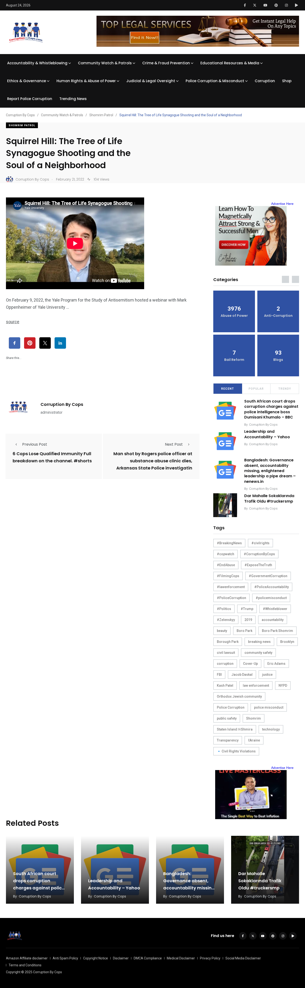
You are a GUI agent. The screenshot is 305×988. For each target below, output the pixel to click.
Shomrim (253, 718)
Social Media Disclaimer (243, 958)
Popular (256, 388)
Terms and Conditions (25, 965)
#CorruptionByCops (259, 554)
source (12, 321)
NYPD (283, 685)
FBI (219, 674)
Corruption (265, 80)
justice (267, 674)
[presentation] (285, 279)
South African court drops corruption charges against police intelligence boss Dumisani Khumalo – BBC (271, 409)
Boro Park (244, 631)
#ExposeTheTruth (258, 565)
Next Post (174, 444)
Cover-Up (250, 663)
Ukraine (254, 740)
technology (271, 729)
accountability (273, 620)
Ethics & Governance (26, 80)
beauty (222, 631)
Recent (227, 388)
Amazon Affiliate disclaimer (27, 958)
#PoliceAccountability (271, 587)
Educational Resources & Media (229, 63)
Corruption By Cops (62, 404)
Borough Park (228, 642)
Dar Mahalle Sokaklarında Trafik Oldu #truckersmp (269, 498)
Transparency (228, 740)
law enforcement (256, 685)
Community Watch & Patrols (105, 63)
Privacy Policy (210, 958)
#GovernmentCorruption (268, 576)
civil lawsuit (226, 653)
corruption (225, 663)
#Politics (224, 609)
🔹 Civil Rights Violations (236, 751)
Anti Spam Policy (65, 958)
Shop (286, 80)
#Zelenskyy (226, 620)
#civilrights (260, 543)
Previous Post (34, 444)
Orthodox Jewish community (239, 696)
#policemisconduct (271, 598)
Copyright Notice (95, 958)
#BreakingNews (229, 543)
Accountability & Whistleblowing (37, 63)
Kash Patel (225, 685)
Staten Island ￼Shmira (235, 729)
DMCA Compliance (148, 958)
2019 (248, 620)
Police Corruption (230, 707)
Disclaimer (121, 958)
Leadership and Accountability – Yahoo (267, 434)
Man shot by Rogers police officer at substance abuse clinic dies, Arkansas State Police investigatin (152, 461)
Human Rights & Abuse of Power (86, 80)
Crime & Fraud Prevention (166, 63)
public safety (227, 718)
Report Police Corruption (29, 98)
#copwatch (225, 554)
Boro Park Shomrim (277, 631)
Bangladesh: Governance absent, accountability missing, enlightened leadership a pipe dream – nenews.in (270, 471)
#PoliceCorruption (231, 598)
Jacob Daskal (242, 674)
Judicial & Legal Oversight (150, 80)
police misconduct (268, 707)
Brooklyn (287, 642)
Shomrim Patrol (22, 125)
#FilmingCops (228, 576)
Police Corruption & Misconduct (215, 80)
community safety (258, 653)
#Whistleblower (275, 609)
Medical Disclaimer (181, 958)
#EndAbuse (226, 565)
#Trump (247, 609)
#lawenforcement (231, 587)
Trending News (73, 98)
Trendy (284, 388)
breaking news (259, 642)
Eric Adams (276, 663)
